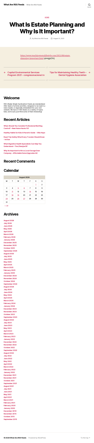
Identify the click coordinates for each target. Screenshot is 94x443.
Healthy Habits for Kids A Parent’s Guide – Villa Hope (24, 133)
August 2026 (9, 220)
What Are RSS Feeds (14, 4)
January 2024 (9, 306)
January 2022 (9, 372)
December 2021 (10, 375)
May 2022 (8, 361)
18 (12, 195)
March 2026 (8, 234)
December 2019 (10, 411)
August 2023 (9, 320)
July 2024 (8, 289)
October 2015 (9, 417)
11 (12, 192)
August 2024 (9, 287)
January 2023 (9, 339)
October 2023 (9, 314)
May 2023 (8, 328)
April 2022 (8, 364)
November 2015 (10, 414)
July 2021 (7, 389)
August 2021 (9, 386)
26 (18, 199)
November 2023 (10, 312)
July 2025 (8, 256)
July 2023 (8, 323)
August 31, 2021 (58, 38)
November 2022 (10, 345)
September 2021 (10, 383)
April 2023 (8, 331)
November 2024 (10, 278)
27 (24, 199)
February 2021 (9, 403)
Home (47, 17)
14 (30, 192)
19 (18, 195)
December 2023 (10, 309)
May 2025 (8, 262)
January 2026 (9, 240)
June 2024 (8, 292)
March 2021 (8, 400)
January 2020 (9, 408)
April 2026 (8, 231)
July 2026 (8, 223)
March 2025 (8, 267)
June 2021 (8, 392)
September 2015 (10, 419)
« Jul (6, 206)
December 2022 (10, 342)
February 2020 (10, 405)
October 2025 (9, 248)
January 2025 (9, 273)
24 (7, 199)
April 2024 (8, 298)
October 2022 (9, 347)
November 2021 (10, 378)
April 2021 (8, 397)
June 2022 (8, 359)
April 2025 (8, 265)
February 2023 (9, 336)
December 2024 (10, 276)
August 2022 (9, 353)
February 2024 (9, 303)
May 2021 (7, 394)
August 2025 (9, 254)
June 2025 (8, 259)
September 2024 (10, 284)
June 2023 (8, 325)
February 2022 (9, 370)
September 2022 (10, 350)
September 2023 (10, 317)
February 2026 (9, 237)
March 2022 (8, 367)
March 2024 (8, 301)
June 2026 (8, 226)
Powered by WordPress (37, 438)
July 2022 (8, 356)
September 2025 (10, 251)
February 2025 (9, 270)
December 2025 (10, 243)
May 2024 (8, 295)
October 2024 (9, 281)
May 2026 (8, 229)
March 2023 (8, 334)
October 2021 (9, 381)
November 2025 (10, 245)
